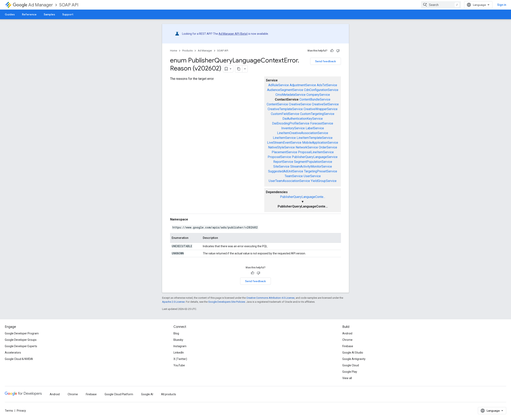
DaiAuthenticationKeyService (302, 119)
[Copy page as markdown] (238, 68)
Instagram (179, 346)
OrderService (328, 147)
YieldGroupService (324, 181)
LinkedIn (178, 352)
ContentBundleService (314, 99)
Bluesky (178, 339)
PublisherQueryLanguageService (315, 157)
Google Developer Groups (21, 339)
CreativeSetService (325, 104)
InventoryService (293, 128)
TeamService (294, 176)
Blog (176, 333)
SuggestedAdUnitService (285, 171)
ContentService (277, 104)
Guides (10, 14)
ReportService (283, 162)
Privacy (21, 410)
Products (187, 50)
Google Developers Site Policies (226, 301)
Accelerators (13, 352)
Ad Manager (40, 5)
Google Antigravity (353, 359)
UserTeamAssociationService (289, 181)
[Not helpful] (338, 51)
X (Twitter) (180, 359)
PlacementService (284, 152)
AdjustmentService (303, 85)
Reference (29, 14)
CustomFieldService (285, 114)
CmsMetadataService (290, 95)
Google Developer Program (22, 333)
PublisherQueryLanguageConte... (302, 197)
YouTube (179, 365)
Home (173, 50)
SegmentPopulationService (313, 162)
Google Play (349, 371)
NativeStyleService (281, 147)
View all (347, 378)
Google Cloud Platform (119, 394)
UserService (312, 176)
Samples (49, 14)
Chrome (347, 339)
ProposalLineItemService (316, 152)
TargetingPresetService (320, 171)
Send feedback (325, 61)
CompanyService (318, 95)
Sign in (501, 4)
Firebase (347, 346)
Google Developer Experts (21, 346)
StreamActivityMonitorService (311, 166)
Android (347, 333)
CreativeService (300, 104)
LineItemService (284, 138)
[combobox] (441, 4)
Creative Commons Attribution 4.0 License (270, 297)
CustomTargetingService (317, 114)
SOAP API (68, 5)
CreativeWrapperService (321, 109)
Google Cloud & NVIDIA (19, 359)
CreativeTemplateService (285, 109)
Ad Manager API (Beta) (233, 33)
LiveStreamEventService (284, 142)
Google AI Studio (352, 352)
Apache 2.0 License (173, 301)
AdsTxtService (327, 85)
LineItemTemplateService (315, 138)
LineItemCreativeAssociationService (302, 133)
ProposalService (279, 157)
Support (67, 14)
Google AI (147, 394)
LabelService (315, 128)
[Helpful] (332, 51)
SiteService (281, 166)
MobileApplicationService (320, 142)
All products (168, 394)
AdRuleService (278, 85)
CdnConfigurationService (321, 90)
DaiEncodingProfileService (290, 123)
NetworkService (307, 147)
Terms (9, 410)
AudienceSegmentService (285, 90)
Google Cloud (350, 365)
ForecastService (321, 123)
